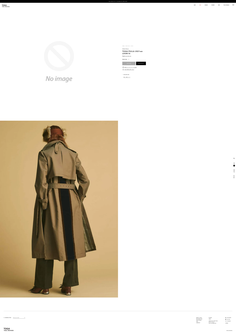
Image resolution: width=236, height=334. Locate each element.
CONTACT (198, 322)
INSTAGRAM (229, 317)
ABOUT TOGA (199, 317)
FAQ (197, 321)
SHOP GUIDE (198, 320)
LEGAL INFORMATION (212, 323)
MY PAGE (233, 176)
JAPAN (226, 323)
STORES (210, 317)
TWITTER (228, 319)
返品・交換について (127, 77)
